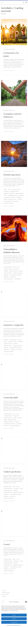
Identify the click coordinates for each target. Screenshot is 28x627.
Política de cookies (9, 625)
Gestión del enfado (10, 397)
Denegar (14, 618)
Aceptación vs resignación (13, 325)
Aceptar (14, 615)
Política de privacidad (5, 592)
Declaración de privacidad (17, 625)
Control (6, 544)
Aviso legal (4, 596)
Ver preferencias (14, 622)
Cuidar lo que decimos (12, 471)
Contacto (3, 590)
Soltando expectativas (11, 174)
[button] (26, 601)
